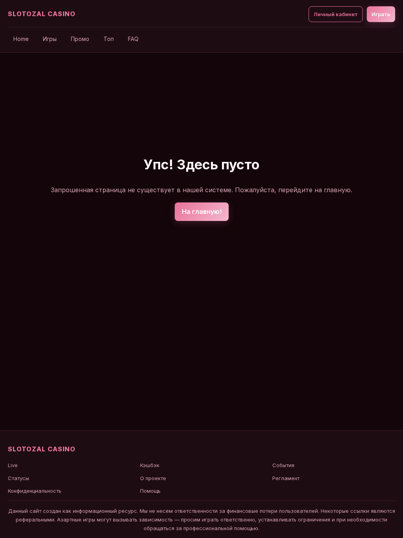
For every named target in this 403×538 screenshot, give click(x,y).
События (283, 465)
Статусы (18, 478)
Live (13, 465)
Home (21, 38)
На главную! (202, 211)
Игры (50, 38)
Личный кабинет (336, 14)
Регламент (285, 478)
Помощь (150, 491)
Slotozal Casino (42, 14)
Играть (381, 14)
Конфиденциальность (34, 491)
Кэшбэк (149, 465)
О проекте (153, 478)
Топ (109, 38)
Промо (80, 38)
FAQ (133, 38)
